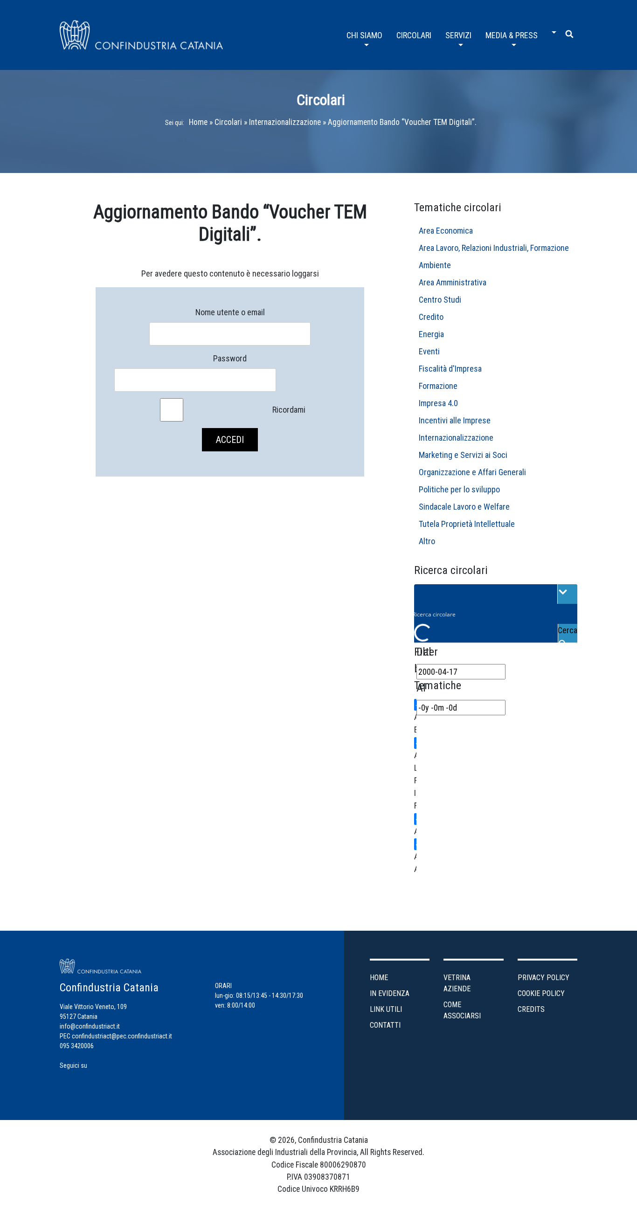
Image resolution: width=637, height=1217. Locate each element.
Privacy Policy (543, 977)
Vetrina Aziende (457, 983)
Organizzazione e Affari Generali (472, 472)
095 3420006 (77, 1046)
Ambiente (435, 265)
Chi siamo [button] (364, 35)
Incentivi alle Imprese (455, 420)
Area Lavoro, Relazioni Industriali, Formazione (494, 248)
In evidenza (389, 993)
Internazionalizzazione (285, 122)
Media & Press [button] (511, 35)
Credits (531, 1009)
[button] (552, 29)
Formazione (438, 386)
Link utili (386, 1009)
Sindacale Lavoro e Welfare (464, 507)
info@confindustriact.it (90, 1026)
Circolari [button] (413, 35)
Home (198, 122)
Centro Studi (440, 299)
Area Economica (446, 230)
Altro (427, 541)
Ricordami (288, 410)
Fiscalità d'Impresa (450, 368)
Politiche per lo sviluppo (459, 489)
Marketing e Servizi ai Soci (463, 455)
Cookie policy (541, 993)
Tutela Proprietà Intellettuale (467, 524)
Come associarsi (462, 1010)
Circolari (228, 122)
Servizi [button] (458, 35)
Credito (431, 317)
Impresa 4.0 (438, 403)
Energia (431, 334)
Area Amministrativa (452, 282)
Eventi (429, 351)
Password (230, 358)
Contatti (385, 1025)
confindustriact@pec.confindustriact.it (122, 1036)
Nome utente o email (230, 312)
